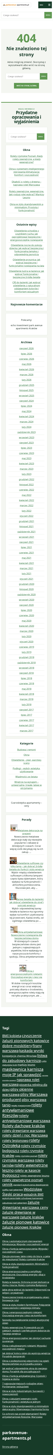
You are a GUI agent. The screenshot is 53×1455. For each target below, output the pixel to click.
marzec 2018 (26, 699)
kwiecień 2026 (26, 369)
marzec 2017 (26, 730)
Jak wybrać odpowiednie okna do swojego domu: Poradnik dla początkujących (24, 1370)
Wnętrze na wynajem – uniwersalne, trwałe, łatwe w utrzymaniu (26, 785)
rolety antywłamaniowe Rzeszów (22, 1110)
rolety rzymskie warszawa (24, 1157)
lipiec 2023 (26, 447)
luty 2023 (26, 474)
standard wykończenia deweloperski (30, 1184)
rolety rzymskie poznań (26, 1156)
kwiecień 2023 (26, 463)
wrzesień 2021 (26, 537)
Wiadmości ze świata (26, 776)
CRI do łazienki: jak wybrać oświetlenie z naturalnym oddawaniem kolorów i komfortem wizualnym (26, 287)
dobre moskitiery (17, 1045)
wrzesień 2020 (26, 599)
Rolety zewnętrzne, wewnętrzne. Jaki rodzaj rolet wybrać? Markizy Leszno (26, 194)
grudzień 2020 (26, 584)
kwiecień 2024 (26, 416)
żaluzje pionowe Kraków (21, 1227)
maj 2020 (26, 620)
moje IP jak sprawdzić (21, 1074)
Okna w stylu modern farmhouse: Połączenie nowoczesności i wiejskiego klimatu (26, 1306)
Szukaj (48, 15)
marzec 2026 (26, 374)
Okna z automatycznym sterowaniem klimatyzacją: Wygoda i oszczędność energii (25, 1243)
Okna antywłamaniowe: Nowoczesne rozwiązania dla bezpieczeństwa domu (27, 935)
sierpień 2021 (26, 542)
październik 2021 (27, 531)
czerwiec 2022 (26, 489)
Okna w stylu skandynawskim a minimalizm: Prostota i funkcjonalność (26, 207)
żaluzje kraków (32, 1217)
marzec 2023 (26, 468)
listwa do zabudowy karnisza (24, 1058)
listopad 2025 (26, 390)
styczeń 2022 (26, 516)
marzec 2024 (26, 421)
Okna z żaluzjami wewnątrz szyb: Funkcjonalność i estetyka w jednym (21, 1400)
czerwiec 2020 (26, 615)
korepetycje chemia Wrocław (19, 1056)
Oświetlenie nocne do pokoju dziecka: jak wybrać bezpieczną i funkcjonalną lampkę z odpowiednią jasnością (26, 250)
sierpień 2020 (26, 605)
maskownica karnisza (22, 1069)
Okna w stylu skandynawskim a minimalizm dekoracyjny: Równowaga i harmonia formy (25, 1408)
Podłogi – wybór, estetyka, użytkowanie (26, 770)
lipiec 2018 (26, 678)
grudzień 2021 (26, 521)
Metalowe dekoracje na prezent (30, 832)
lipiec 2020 (26, 610)
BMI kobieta (11, 1035)
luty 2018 (26, 704)
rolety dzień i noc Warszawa (25, 1135)
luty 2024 (26, 427)
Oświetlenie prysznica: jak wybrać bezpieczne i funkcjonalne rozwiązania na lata (26, 262)
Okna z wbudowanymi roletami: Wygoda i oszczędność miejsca (24, 1347)
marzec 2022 (26, 505)
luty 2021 (26, 573)
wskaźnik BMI (33, 1194)
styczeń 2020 (26, 641)
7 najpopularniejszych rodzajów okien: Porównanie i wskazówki (22, 1385)
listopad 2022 (26, 484)
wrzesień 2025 (26, 395)
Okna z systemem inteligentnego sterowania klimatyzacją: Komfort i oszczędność (26, 172)
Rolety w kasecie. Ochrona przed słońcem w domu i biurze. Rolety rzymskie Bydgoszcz (25, 1284)
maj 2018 (26, 688)
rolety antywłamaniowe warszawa (26, 1118)
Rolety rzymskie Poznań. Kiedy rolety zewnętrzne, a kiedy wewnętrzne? (26, 159)
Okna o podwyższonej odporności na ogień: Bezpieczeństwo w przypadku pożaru (25, 1362)
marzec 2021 (26, 568)
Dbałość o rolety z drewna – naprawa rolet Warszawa (26, 183)
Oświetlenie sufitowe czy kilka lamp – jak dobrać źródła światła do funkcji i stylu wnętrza (26, 866)
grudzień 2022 (26, 479)
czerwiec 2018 (26, 683)
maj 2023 (26, 458)
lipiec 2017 (26, 714)
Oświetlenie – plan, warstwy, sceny (26, 761)
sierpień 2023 (26, 442)
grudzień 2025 (26, 385)
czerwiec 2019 (26, 646)
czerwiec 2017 (26, 720)
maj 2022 (26, 495)
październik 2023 (27, 432)
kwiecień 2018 (26, 694)
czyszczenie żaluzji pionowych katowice (25, 1038)
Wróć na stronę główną (26, 86)
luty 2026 (26, 379)
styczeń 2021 (26, 578)
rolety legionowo (15, 1140)
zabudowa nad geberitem (14, 1202)
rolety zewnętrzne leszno (34, 1175)
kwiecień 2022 (26, 500)
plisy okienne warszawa (17, 1092)
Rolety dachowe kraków (23, 1125)
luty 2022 (26, 510)
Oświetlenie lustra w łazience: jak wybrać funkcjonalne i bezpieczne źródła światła (26, 274)
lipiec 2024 (26, 406)
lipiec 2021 (26, 547)
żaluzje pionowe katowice (25, 1222)
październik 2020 (27, 594)
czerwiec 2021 (26, 552)
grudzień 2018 (26, 657)
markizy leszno (26, 1064)
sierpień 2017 (26, 709)
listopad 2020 (26, 589)
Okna (26, 754)
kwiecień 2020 (26, 625)
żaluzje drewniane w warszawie (18, 1214)
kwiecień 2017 (26, 725)
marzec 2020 (26, 631)
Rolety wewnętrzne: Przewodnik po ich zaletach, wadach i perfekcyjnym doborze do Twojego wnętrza (26, 1330)
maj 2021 (26, 557)
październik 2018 (27, 662)
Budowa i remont (26, 749)
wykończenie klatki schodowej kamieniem (22, 1198)
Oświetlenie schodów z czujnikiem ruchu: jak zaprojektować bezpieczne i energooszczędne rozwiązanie (26, 235)
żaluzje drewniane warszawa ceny (25, 1205)
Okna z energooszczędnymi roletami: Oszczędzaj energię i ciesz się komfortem (26, 975)
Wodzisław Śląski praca (22, 1192)
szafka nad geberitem (12, 1189)
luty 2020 (26, 636)
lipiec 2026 (26, 353)
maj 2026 (26, 364)
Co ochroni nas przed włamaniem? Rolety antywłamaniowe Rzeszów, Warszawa (24, 1415)
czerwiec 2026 (26, 358)
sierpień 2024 (26, 400)
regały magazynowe (21, 1105)
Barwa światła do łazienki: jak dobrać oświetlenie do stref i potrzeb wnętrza (26, 902)
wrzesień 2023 (26, 437)
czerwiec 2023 (26, 453)
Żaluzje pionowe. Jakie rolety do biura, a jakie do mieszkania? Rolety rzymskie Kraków (26, 1258)
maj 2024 (26, 411)
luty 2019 (26, 652)
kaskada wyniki (31, 1050)
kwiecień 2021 (26, 563)
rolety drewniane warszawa (23, 1130)
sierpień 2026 (26, 348)
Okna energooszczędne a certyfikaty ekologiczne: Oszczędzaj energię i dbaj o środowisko (23, 1274)
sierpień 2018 (26, 673)
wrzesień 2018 (26, 667)
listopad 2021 (26, 526)
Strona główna (10, 1446)
